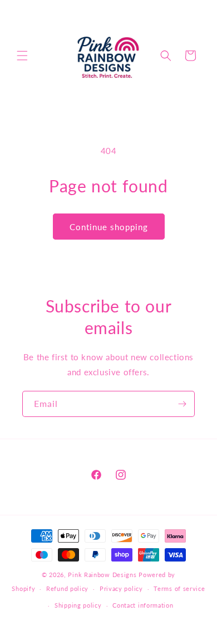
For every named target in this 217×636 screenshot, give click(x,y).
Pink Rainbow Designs (103, 574)
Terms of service (179, 588)
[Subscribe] (182, 404)
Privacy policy (121, 588)
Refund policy (67, 588)
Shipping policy (78, 605)
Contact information (142, 605)
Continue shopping (109, 227)
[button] (22, 55)
